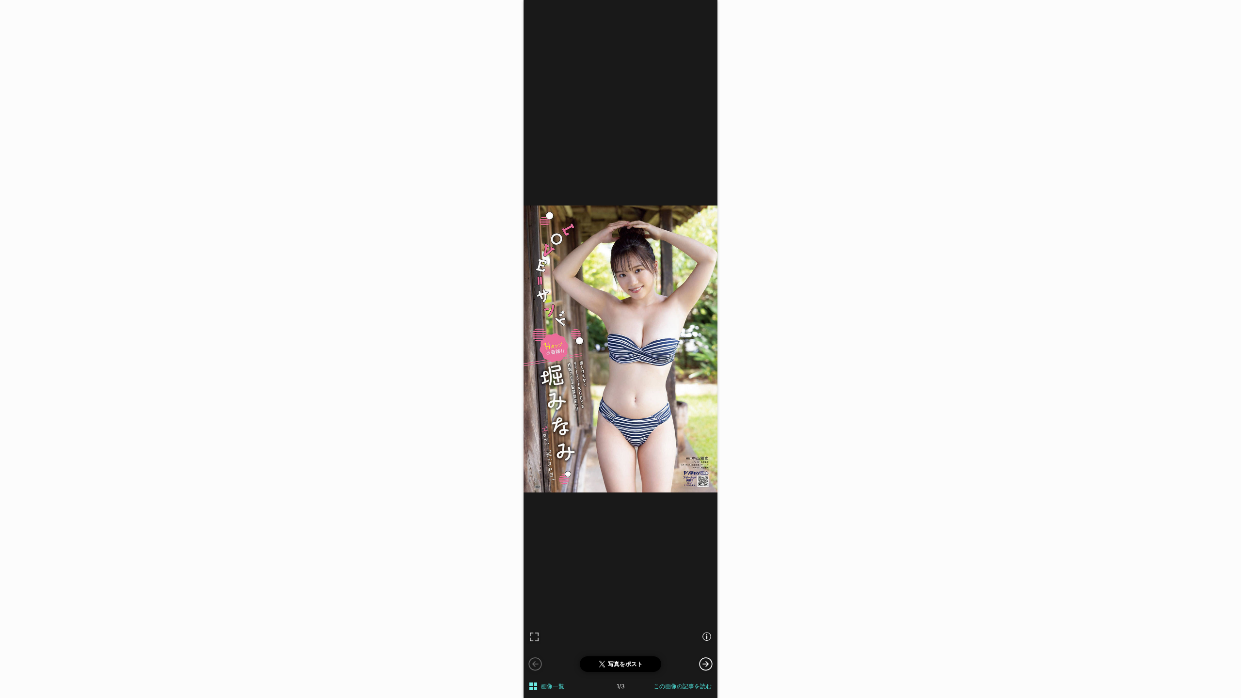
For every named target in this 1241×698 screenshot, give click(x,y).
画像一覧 (552, 686)
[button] (706, 663)
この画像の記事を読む (682, 686)
